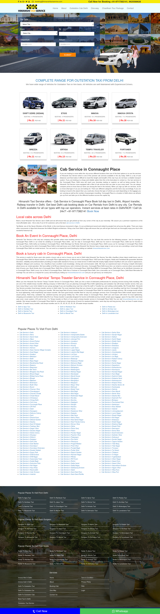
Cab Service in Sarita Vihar (111, 332)
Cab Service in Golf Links (28, 441)
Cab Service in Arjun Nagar (29, 345)
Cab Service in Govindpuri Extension (32, 448)
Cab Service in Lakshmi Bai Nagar (72, 352)
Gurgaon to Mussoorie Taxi (27, 537)
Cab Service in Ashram (27, 348)
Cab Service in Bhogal (27, 378)
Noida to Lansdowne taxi (122, 564)
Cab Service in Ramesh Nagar (71, 454)
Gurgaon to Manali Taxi (58, 537)
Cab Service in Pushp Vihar (70, 450)
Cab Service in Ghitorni (27, 437)
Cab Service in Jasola (109, 350)
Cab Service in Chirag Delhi (29, 400)
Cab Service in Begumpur (28, 367)
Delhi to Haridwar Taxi (25, 309)
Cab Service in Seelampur (111, 404)
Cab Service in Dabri (27, 409)
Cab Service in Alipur (27, 339)
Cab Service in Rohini (68, 461)
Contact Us (53, 595)
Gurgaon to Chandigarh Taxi (60, 533)
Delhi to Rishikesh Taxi (68, 307)
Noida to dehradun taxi (89, 564)
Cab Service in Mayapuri (69, 382)
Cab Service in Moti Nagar (70, 393)
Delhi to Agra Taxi (24, 307)
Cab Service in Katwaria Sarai (112, 378)
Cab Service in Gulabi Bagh (29, 461)
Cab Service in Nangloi (68, 404)
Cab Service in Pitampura (69, 441)
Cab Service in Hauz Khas (29, 467)
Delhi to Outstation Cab (26, 595)
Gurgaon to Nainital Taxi (26, 533)
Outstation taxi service (26, 603)
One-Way (53, 590)
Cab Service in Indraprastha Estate (73, 334)
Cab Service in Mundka (69, 398)
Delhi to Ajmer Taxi (88, 498)
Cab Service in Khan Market (111, 406)
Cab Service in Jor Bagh (110, 356)
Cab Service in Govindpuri (29, 446)
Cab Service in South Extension (113, 433)
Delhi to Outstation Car (26, 590)
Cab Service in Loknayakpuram (112, 411)
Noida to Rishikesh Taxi (58, 551)
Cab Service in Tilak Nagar (111, 446)
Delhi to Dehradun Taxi (89, 510)
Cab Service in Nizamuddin (29, 470)
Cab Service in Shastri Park (111, 426)
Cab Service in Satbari (109, 337)
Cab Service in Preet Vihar (70, 446)
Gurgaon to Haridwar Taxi (27, 529)
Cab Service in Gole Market (29, 444)
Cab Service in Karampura (111, 369)
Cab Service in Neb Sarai (69, 415)
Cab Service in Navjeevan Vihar (71, 411)
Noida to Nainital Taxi (25, 559)
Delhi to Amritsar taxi (109, 309)
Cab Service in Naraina (68, 406)
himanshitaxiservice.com (101, 248)
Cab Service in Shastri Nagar (111, 415)
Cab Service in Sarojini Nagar (112, 334)
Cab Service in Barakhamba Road (31, 363)
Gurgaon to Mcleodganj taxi (123, 533)
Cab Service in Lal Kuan (69, 354)
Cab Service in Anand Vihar (29, 343)
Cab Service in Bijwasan (28, 380)
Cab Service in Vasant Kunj (111, 461)
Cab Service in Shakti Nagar (111, 422)
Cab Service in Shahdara (110, 345)
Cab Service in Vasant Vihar (111, 463)
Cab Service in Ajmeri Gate (29, 337)
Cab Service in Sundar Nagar (112, 439)
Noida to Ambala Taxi (88, 559)
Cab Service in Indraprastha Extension (74, 337)
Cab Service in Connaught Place (31, 404)
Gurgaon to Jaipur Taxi (58, 529)
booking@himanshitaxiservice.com (48, 1)
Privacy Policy (86, 582)
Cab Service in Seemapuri (111, 428)
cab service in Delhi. (73, 223)
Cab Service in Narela (68, 409)
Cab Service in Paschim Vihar (71, 435)
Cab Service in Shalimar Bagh (112, 424)
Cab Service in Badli (26, 358)
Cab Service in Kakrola (109, 389)
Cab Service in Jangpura (110, 348)
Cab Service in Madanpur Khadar (72, 361)
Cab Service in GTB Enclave (29, 454)
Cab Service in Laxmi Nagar (111, 413)
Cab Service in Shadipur (110, 343)
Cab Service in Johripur (110, 354)
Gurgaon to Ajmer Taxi (89, 524)
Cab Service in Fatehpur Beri (30, 426)
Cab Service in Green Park (29, 452)
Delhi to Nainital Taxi (25, 311)
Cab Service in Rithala (68, 457)
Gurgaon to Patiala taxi (121, 524)
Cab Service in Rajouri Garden (71, 452)
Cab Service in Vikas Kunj (110, 470)
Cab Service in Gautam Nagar (30, 430)
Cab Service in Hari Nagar (29, 465)
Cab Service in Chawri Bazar (29, 396)
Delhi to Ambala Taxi (88, 506)
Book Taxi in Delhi (24, 599)
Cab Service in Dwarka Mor (111, 396)
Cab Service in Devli (26, 415)
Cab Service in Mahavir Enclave (71, 365)
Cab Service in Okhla (68, 426)
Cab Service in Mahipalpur (70, 367)
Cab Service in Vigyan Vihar (111, 467)
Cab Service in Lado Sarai (69, 348)
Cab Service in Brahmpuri (28, 382)
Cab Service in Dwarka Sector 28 (113, 385)
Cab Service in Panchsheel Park (113, 402)
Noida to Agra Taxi (24, 551)
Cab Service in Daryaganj (28, 411)
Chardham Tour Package (113, 8)
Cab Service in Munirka (69, 400)
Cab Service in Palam (68, 430)
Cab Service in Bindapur (110, 400)
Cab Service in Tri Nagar (110, 454)
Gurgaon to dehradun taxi (90, 537)
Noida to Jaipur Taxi (57, 555)
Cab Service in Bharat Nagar (29, 374)
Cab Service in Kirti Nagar (110, 417)
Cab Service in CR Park (28, 406)
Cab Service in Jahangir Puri (70, 339)
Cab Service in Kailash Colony (112, 358)
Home (55, 8)
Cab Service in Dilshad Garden (30, 420)
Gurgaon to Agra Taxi (25, 524)
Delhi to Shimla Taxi (88, 502)
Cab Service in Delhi (27, 332)
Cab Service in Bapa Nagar (29, 361)
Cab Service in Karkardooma (111, 367)
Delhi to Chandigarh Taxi (68, 311)
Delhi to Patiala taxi (108, 307)
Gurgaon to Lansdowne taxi (123, 537)
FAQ (82, 586)
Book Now (93, 211)
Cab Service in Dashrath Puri (111, 398)
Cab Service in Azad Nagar (29, 352)
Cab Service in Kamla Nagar (111, 363)
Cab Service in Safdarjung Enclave (72, 467)
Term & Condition (87, 577)
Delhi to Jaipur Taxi (66, 309)
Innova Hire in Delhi (25, 577)
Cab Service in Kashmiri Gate (112, 376)
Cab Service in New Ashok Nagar (72, 420)
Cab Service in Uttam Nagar (111, 459)
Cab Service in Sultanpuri (110, 437)
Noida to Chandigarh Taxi (59, 559)
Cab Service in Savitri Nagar (111, 339)
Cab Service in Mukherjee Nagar (72, 396)
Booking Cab (54, 586)
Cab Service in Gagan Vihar (29, 428)
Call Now (41, 611)
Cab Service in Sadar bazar (70, 463)
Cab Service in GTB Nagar (29, 457)
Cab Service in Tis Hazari (110, 450)
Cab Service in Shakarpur (110, 420)
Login (83, 590)
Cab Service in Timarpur (110, 448)
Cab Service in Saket (68, 470)
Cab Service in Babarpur (28, 356)
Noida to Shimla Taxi (88, 555)
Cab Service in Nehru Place (70, 417)
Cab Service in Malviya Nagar (71, 372)
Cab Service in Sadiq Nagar (70, 465)
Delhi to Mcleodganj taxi (110, 311)
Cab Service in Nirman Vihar (70, 424)
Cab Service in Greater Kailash (30, 450)
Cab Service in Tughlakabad (111, 457)
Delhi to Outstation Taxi (26, 586)
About (63, 8)
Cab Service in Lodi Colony (70, 356)
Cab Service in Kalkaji (109, 361)
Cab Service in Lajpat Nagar (70, 350)
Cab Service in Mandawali (69, 374)
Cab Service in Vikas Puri (110, 472)
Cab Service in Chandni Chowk (30, 393)
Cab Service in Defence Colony (30, 413)
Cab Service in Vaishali (109, 409)
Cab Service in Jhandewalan (111, 352)
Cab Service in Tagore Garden (112, 441)
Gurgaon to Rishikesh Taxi (59, 524)
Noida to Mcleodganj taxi (122, 559)
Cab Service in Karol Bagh (111, 374)
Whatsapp (121, 611)
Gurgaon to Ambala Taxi (90, 533)
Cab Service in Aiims (27, 334)
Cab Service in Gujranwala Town (31, 459)
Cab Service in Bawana (28, 365)
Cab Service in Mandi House (70, 376)
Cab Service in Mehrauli (69, 387)
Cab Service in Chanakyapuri (30, 391)
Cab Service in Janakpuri (69, 341)
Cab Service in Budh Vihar (29, 385)
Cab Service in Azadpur (28, 354)
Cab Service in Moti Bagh (69, 391)
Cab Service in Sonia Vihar (111, 430)
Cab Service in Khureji (68, 345)
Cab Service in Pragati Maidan (71, 444)
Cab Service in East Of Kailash (30, 424)
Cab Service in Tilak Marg (110, 444)
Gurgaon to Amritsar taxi (122, 529)
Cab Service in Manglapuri (70, 378)
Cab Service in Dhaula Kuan (29, 417)
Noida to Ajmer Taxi (88, 551)
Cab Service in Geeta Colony (30, 433)
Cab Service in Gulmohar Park (30, 463)
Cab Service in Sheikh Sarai (111, 341)
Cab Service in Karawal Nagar (112, 372)
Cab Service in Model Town (70, 389)
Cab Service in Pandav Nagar (71, 433)
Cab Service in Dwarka (27, 422)
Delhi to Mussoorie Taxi (26, 313)
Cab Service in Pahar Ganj (70, 428)
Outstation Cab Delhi (79, 8)
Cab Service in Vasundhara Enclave (114, 465)
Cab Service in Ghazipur (28, 435)
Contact (130, 8)
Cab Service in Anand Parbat (30, 341)
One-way (95, 8)
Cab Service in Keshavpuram (112, 380)
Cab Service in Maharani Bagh (71, 363)
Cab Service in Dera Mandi (111, 391)
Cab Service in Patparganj (69, 437)
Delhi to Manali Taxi (66, 313)
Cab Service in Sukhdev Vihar (112, 435)
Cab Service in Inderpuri (69, 332)
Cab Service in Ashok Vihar (111, 393)
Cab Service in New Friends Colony (73, 422)
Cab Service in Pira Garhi (69, 439)
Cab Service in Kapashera (111, 365)
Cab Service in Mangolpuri (70, 380)
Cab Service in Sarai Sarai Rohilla (72, 474)
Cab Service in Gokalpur (28, 439)
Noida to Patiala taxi (120, 551)
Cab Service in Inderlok (28, 474)
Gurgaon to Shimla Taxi (89, 529)
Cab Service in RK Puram (69, 459)
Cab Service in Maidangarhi (70, 369)
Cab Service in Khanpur (69, 343)
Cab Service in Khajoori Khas (112, 382)
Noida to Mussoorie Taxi (26, 564)
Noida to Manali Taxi (57, 564)
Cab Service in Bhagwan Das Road (32, 372)
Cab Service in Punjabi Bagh (70, 448)
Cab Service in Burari (27, 387)
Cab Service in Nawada (69, 413)
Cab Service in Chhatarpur (29, 398)
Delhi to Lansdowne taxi (110, 313)
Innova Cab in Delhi (25, 582)
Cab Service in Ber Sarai (28, 369)
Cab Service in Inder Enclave (30, 472)
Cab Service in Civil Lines (28, 402)
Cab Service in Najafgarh (69, 402)
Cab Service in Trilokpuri (110, 452)
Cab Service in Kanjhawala (111, 387)
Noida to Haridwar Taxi (26, 555)
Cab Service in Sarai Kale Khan (71, 472)
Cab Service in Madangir (69, 358)
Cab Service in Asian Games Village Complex (35, 350)
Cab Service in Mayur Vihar (70, 385)
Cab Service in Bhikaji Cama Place (31, 376)
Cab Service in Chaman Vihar (30, 389)
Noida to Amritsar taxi (120, 555)
